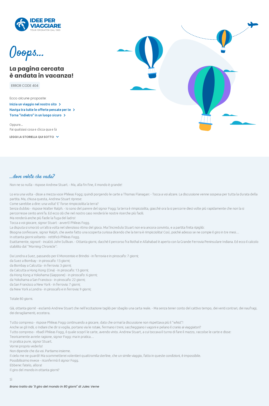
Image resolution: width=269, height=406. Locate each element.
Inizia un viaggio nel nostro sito (33, 104)
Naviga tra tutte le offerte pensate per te (41, 109)
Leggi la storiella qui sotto (32, 137)
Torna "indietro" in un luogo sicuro (36, 115)
